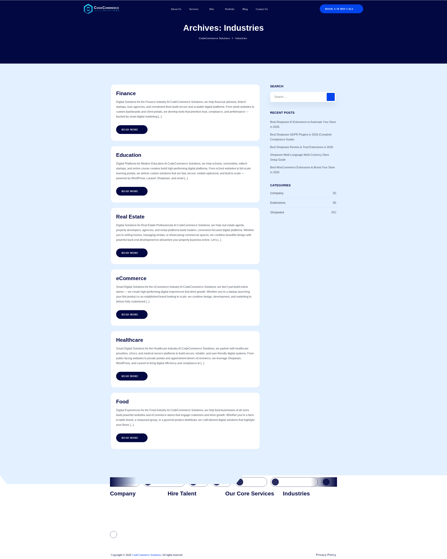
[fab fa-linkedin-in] (113, 534)
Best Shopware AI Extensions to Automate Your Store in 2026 (303, 124)
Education (128, 155)
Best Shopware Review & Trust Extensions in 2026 (301, 147)
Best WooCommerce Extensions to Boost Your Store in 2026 (302, 170)
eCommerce (131, 278)
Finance (126, 93)
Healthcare (129, 340)
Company (277, 193)
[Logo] (101, 9)
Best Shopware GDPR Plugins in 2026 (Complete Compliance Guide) (301, 137)
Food (122, 401)
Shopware (277, 212)
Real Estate (130, 217)
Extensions (277, 202)
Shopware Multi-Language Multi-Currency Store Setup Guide (299, 157)
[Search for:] (303, 97)
